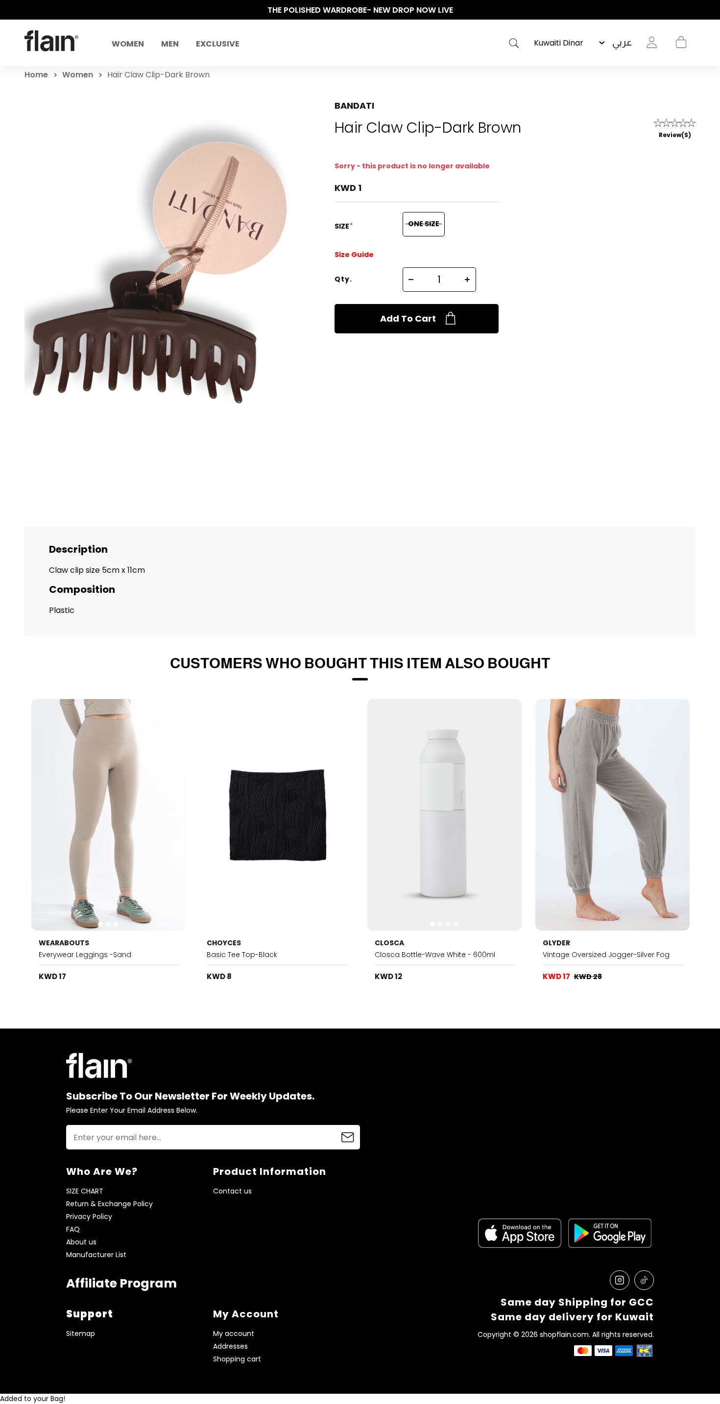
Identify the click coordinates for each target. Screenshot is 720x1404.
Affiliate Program (121, 1283)
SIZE (343, 226)
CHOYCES (224, 943)
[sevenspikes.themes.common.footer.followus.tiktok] (644, 1280)
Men (170, 43)
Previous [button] (29, 10)
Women (128, 43)
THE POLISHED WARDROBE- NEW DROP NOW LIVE (360, 10)
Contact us (232, 1191)
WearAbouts (64, 943)
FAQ (73, 1229)
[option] (360, 10)
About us (81, 1242)
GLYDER (556, 943)
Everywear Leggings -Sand (85, 954)
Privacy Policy (89, 1216)
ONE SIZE (423, 224)
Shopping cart (681, 42)
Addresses (230, 1346)
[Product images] (108, 815)
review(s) (675, 135)
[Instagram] (619, 1280)
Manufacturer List (96, 1255)
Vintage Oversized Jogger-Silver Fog (606, 954)
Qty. (343, 279)
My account (233, 1333)
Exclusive (218, 43)
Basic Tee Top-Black (242, 954)
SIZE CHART (84, 1191)
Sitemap (80, 1333)
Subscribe (348, 1137)
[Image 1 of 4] (444, 815)
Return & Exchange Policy (109, 1204)
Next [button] (691, 10)
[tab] (100, 924)
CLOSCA (389, 943)
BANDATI (354, 105)
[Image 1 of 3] (108, 815)
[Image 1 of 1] (612, 815)
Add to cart (408, 318)
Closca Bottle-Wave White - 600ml (435, 954)
